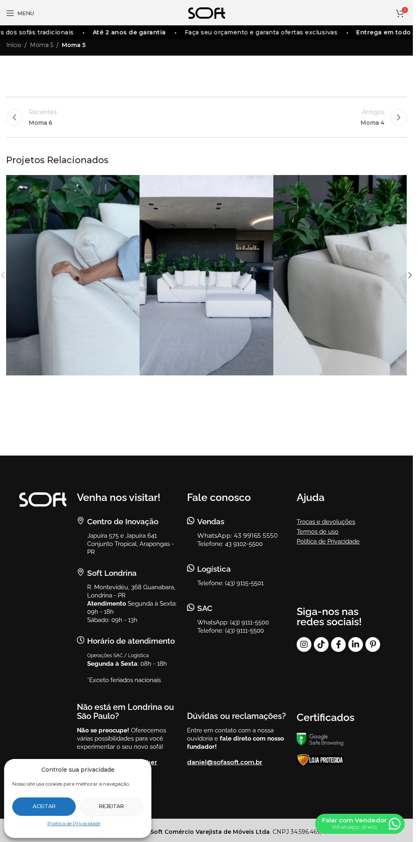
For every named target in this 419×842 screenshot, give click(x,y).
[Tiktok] (321, 644)
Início (13, 45)
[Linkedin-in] (355, 644)
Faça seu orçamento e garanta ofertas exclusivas (253, 32)
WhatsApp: (215, 535)
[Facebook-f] (338, 644)
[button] (410, 275)
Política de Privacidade (73, 823)
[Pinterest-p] (372, 644)
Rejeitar (111, 806)
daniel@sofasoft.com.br (224, 762)
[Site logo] (206, 12)
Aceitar (44, 806)
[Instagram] (304, 644)
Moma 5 (41, 45)
